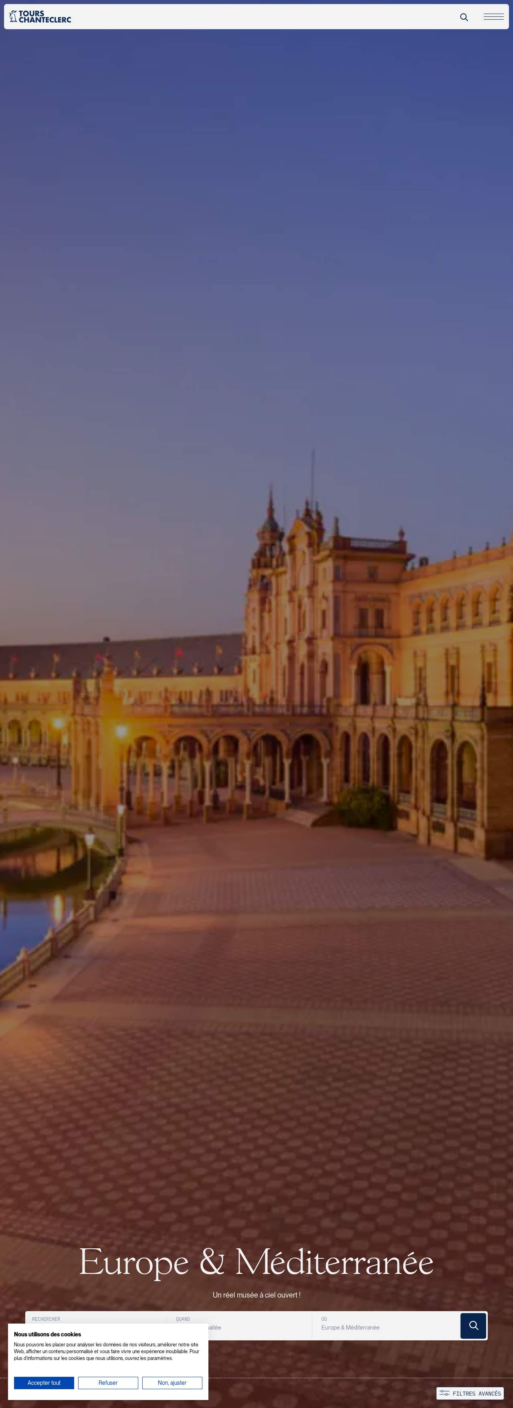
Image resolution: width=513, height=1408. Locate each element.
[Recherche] (463, 16)
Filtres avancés (475, 1394)
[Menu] (494, 17)
